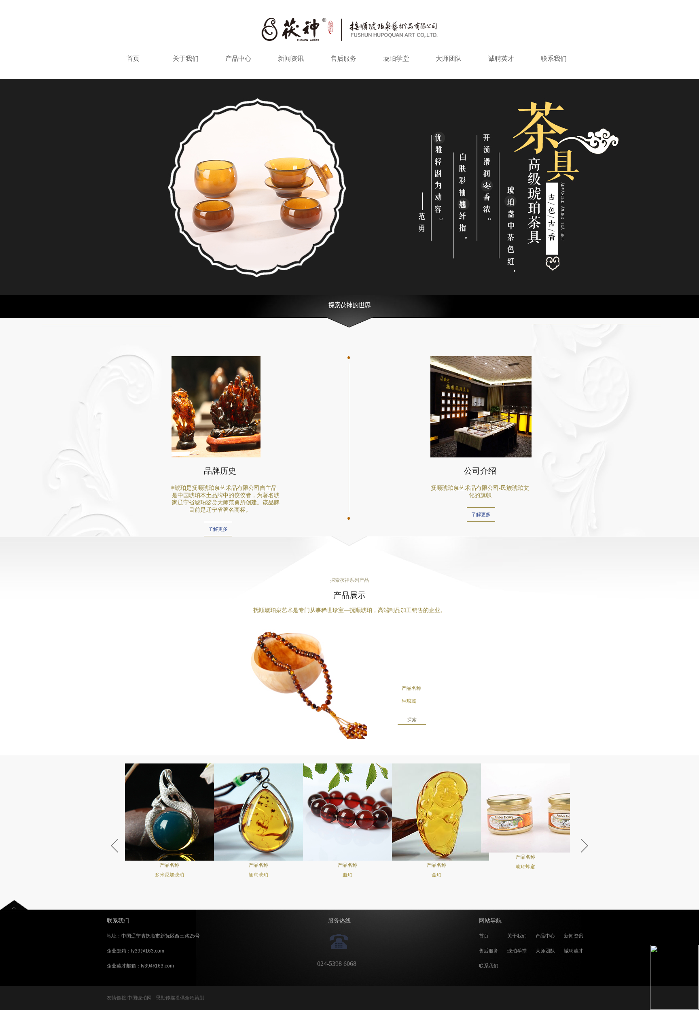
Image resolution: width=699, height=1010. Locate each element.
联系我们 (554, 58)
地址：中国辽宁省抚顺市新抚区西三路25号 (153, 936)
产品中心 (238, 58)
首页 (133, 58)
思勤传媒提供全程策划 (180, 998)
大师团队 (449, 58)
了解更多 (218, 529)
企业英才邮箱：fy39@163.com (140, 966)
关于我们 (186, 58)
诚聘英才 (501, 58)
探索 (412, 720)
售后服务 (343, 58)
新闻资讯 (291, 58)
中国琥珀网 (139, 998)
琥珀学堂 (396, 58)
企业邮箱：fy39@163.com (135, 951)
